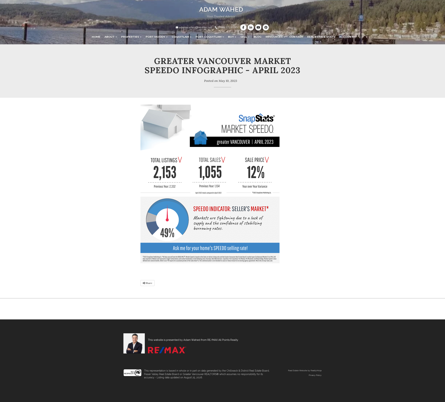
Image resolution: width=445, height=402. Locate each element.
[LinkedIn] (251, 27)
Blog (257, 36)
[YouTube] (258, 27)
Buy (231, 36)
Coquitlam (181, 36)
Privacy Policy (315, 375)
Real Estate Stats (321, 36)
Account (346, 36)
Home (96, 36)
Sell (244, 36)
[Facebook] (243, 27)
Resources (274, 36)
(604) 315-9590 (227, 27)
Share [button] (148, 283)
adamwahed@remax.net (195, 27)
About (109, 36)
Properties (130, 36)
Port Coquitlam (209, 36)
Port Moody (156, 36)
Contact (296, 36)
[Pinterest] (265, 27)
